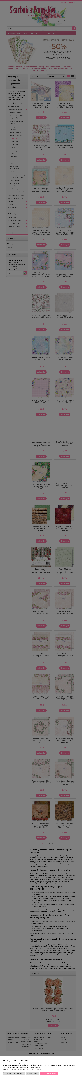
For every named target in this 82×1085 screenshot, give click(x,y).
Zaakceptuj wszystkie (48, 1073)
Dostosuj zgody (32, 1073)
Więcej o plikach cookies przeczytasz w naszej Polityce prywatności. (23, 1069)
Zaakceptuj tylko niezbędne (14, 1073)
